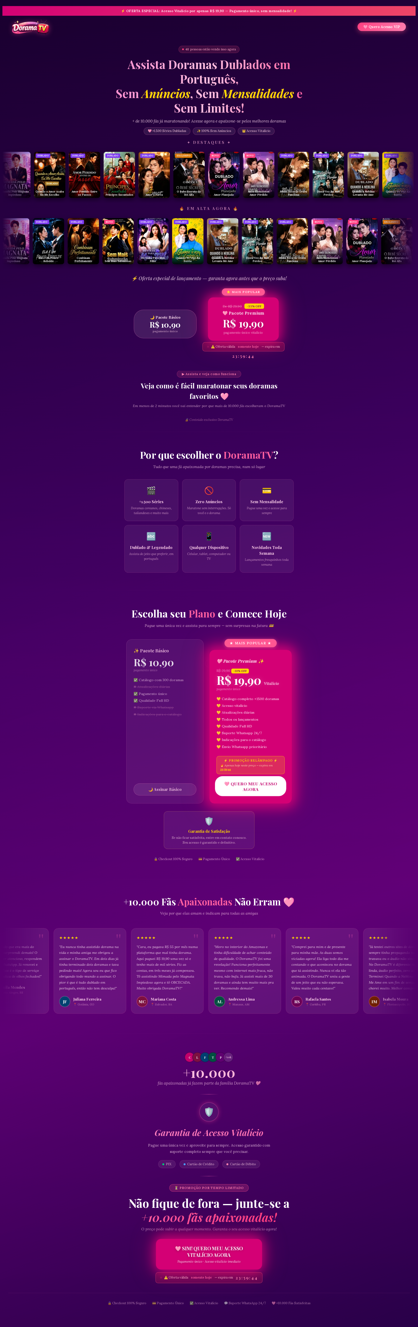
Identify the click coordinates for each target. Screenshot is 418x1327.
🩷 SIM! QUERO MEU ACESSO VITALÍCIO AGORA (209, 1254)
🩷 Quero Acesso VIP (381, 27)
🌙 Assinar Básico (165, 789)
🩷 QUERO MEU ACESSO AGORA (250, 786)
